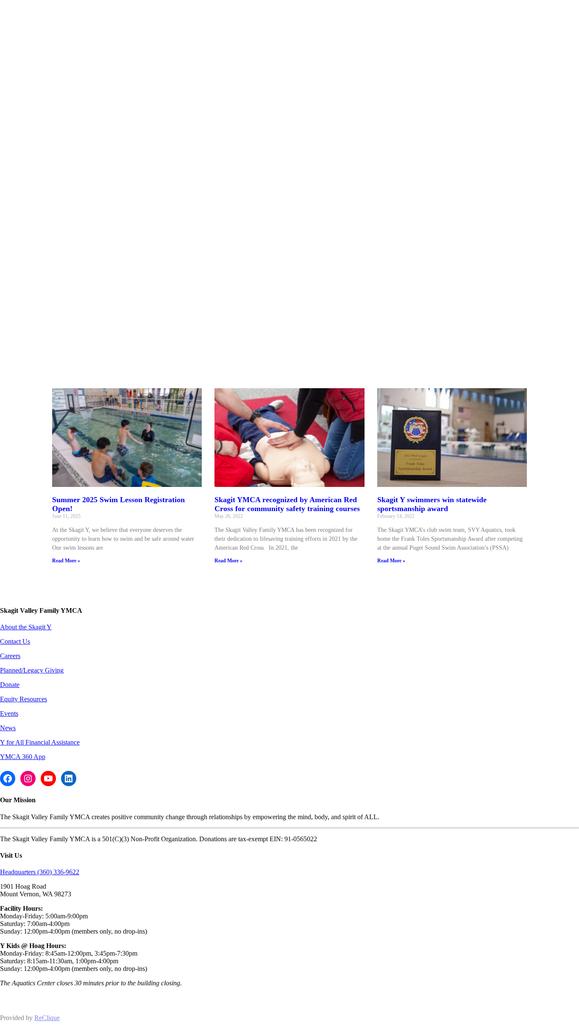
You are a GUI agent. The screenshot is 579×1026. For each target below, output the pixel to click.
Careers (10, 655)
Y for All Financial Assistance (40, 742)
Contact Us (15, 641)
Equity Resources (23, 699)
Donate (9, 684)
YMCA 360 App (22, 756)
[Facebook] (7, 778)
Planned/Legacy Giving (32, 670)
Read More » (66, 561)
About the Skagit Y (26, 627)
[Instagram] (28, 778)
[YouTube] (48, 778)
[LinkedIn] (68, 778)
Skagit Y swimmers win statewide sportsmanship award (432, 504)
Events (9, 713)
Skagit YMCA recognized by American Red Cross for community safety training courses (287, 504)
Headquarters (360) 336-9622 (39, 872)
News (8, 727)
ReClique (47, 1017)
